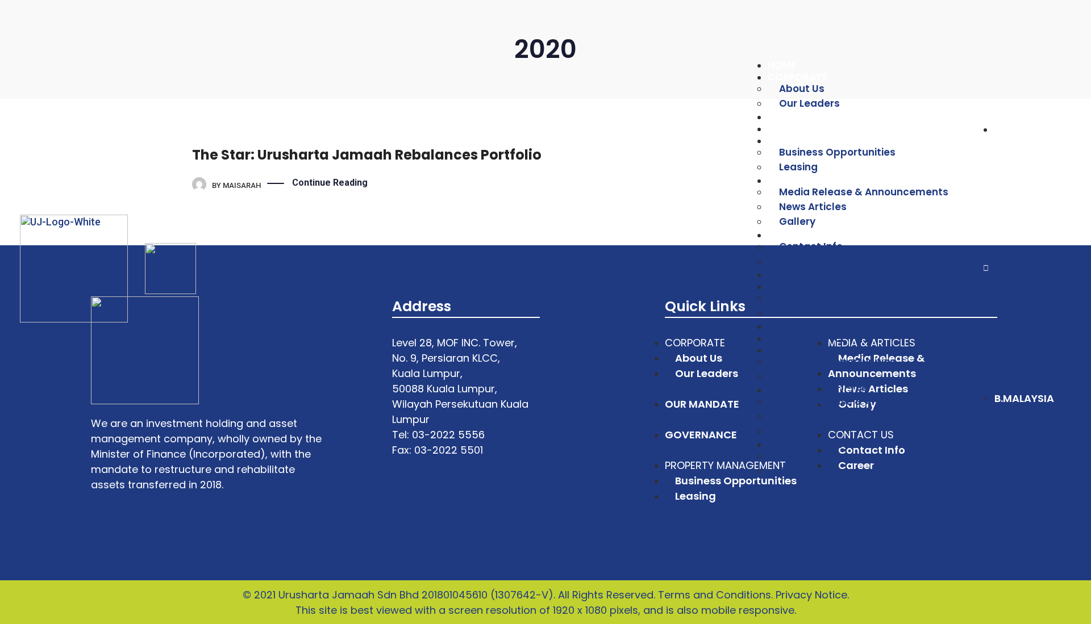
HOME (782, 65)
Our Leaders (809, 103)
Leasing (798, 167)
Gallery (797, 221)
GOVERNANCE (801, 129)
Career (796, 471)
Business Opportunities (837, 152)
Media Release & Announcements (863, 192)
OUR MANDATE (803, 117)
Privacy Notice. (812, 595)
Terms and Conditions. (715, 595)
